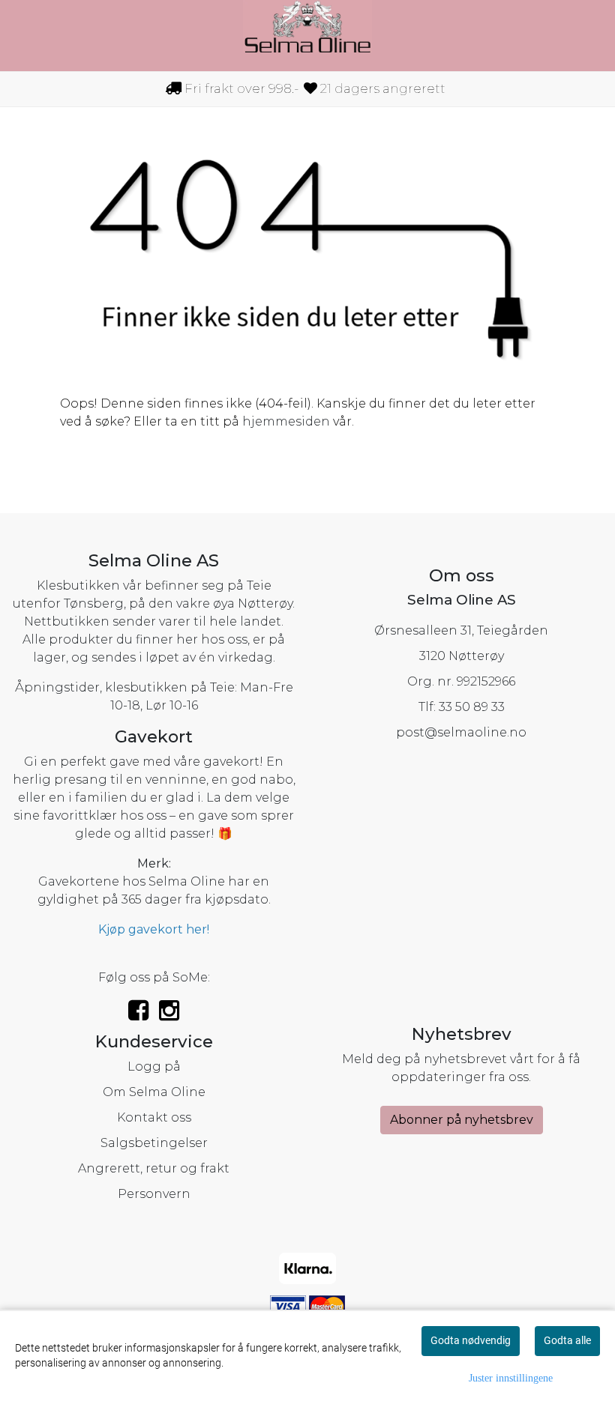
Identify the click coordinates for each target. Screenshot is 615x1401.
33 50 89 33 (472, 707)
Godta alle (567, 1340)
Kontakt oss (154, 1117)
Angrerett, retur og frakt (154, 1168)
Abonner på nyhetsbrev (461, 1120)
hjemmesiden (286, 421)
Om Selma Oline (154, 1092)
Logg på (154, 1066)
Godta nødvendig (470, 1340)
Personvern (154, 1194)
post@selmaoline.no (461, 732)
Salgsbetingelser (154, 1143)
